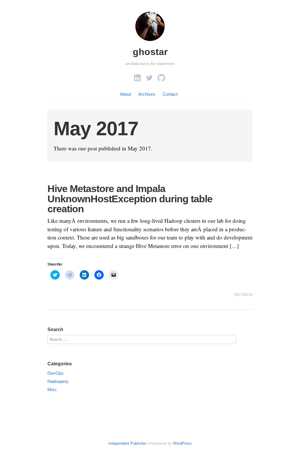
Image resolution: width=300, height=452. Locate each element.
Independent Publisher (127, 443)
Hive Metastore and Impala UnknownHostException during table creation (129, 198)
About (125, 94)
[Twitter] (149, 76)
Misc (52, 389)
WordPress (182, 443)
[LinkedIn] (137, 76)
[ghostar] (150, 41)
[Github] (161, 76)
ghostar (150, 52)
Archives (146, 94)
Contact (170, 94)
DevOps (55, 373)
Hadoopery (58, 381)
